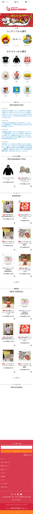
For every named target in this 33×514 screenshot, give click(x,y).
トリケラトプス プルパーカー (8, 178)
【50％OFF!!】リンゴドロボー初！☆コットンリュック (25, 179)
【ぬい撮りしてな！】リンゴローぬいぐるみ (25, 269)
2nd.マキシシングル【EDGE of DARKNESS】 (8, 269)
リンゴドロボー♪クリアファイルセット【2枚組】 (24, 243)
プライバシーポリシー (16, 499)
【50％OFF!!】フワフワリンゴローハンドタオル (25, 216)
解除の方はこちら (28, 454)
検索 (17, 2)
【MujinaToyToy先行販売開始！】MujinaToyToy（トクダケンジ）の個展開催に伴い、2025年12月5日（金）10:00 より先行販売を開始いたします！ (17, 124)
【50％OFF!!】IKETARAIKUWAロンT (8, 215)
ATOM (16, 496)
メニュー (6, 2)
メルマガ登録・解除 (6, 496)
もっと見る (16, 282)
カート (28, 2)
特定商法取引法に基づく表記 (25, 496)
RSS (12, 496)
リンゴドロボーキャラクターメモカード (8, 242)
